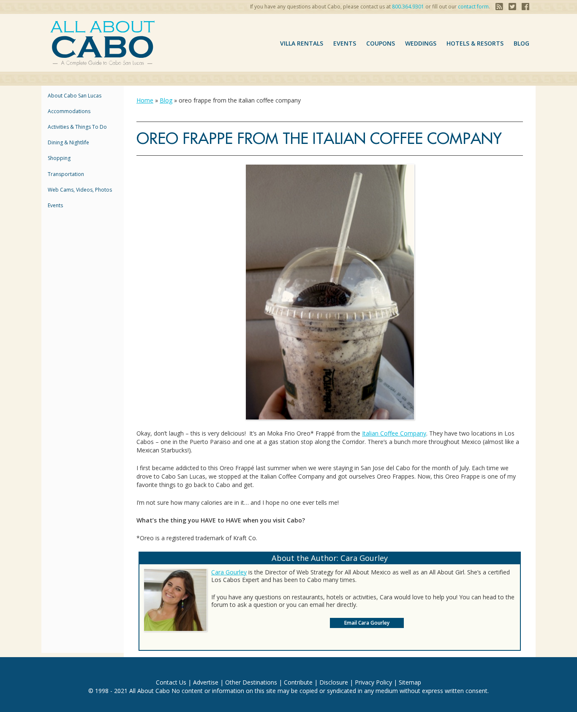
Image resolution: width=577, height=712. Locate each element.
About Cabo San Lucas (74, 95)
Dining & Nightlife (68, 142)
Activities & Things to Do (77, 126)
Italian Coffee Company (394, 433)
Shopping (59, 158)
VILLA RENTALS (301, 43)
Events (344, 43)
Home (144, 100)
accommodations (69, 111)
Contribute (298, 682)
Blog (521, 43)
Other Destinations (251, 682)
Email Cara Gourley (366, 622)
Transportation (66, 174)
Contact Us (171, 682)
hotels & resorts (475, 43)
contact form (473, 6)
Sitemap (410, 682)
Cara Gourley (229, 572)
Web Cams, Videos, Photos (80, 189)
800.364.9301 (408, 6)
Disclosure (333, 682)
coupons (380, 43)
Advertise (205, 682)
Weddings (420, 43)
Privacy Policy (373, 682)
